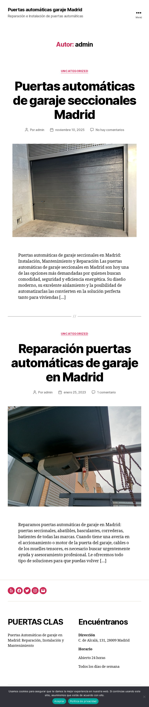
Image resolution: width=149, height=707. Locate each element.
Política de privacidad (83, 701)
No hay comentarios (110, 130)
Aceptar (59, 701)
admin (40, 130)
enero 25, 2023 (75, 392)
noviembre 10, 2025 (69, 130)
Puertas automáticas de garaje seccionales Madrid (74, 100)
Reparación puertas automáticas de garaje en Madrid (74, 362)
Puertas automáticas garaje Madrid (45, 9)
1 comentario (106, 392)
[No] (144, 697)
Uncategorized (74, 71)
